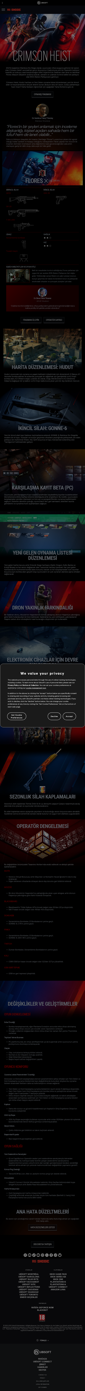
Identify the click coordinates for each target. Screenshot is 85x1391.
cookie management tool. (36, 688)
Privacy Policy (13, 685)
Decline (54, 716)
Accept (69, 716)
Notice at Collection (31, 685)
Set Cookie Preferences (16, 716)
